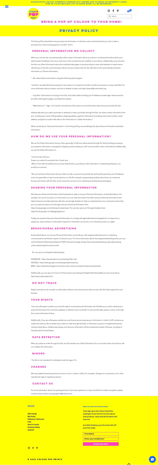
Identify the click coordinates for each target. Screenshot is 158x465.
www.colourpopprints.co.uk (53, 45)
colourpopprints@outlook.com (60, 394)
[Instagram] (108, 10)
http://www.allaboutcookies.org (94, 88)
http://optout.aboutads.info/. (42, 276)
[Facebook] (113, 10)
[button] (6, 6)
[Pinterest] (117, 10)
